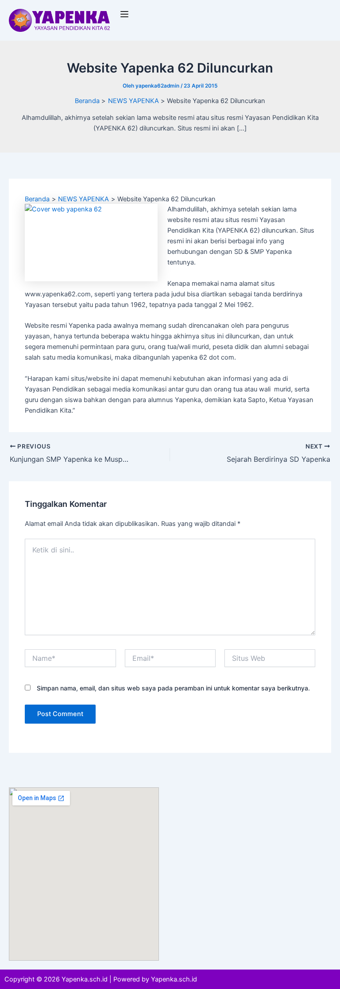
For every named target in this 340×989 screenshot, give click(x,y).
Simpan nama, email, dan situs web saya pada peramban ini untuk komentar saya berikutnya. (173, 688)
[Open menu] (125, 14)
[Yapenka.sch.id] (59, 20)
